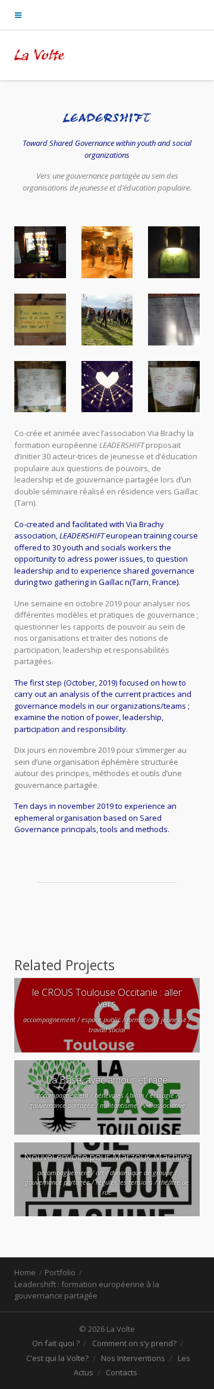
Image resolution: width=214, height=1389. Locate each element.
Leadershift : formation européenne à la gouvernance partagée (86, 1290)
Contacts (121, 1372)
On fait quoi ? (56, 1343)
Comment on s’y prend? (134, 1343)
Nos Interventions (133, 1358)
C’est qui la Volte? (57, 1358)
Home (25, 1272)
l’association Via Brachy (143, 433)
